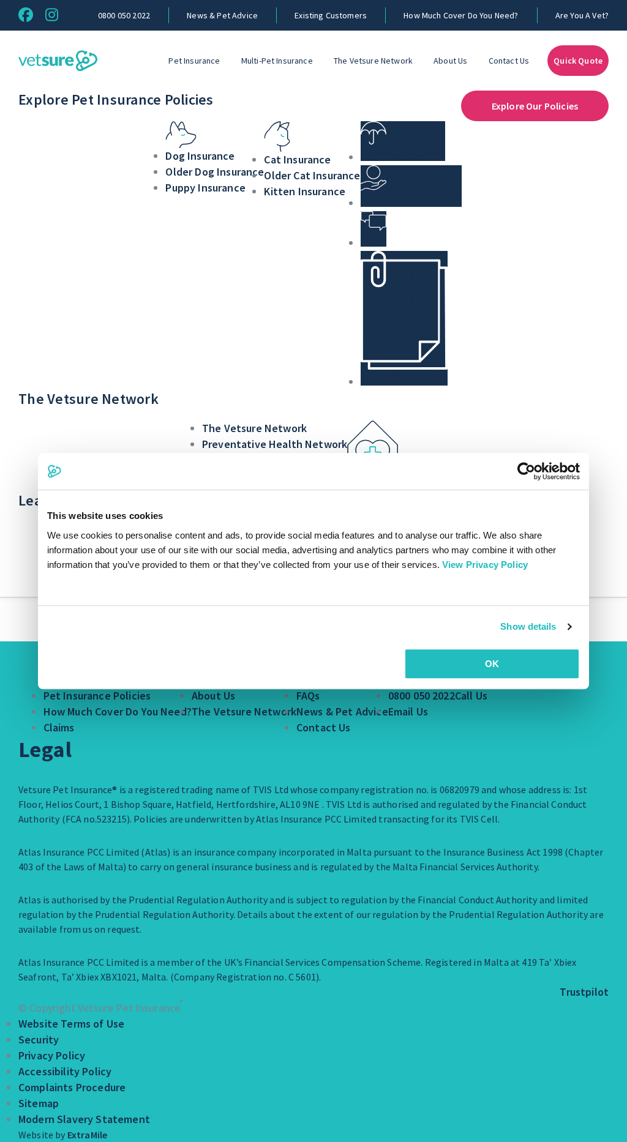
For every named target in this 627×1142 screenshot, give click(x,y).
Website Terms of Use (71, 1024)
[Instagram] (51, 14)
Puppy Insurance (205, 188)
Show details (528, 626)
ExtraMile (87, 1135)
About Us (450, 60)
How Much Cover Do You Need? (461, 15)
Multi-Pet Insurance (277, 60)
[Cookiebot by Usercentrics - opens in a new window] (526, 471)
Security (38, 1039)
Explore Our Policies (535, 106)
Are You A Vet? (582, 15)
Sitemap (38, 1103)
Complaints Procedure (72, 1087)
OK (492, 664)
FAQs (308, 696)
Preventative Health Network (274, 444)
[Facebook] (25, 14)
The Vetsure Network (373, 60)
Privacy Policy (51, 1055)
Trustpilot (584, 992)
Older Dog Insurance (214, 172)
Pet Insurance (194, 60)
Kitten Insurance (304, 191)
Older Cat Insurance (312, 175)
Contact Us (509, 60)
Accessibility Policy (64, 1071)
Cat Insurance (297, 159)
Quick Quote (578, 60)
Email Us (408, 711)
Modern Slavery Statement (84, 1119)
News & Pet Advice (222, 15)
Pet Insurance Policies (97, 696)
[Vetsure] (57, 60)
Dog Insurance (200, 156)
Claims (59, 727)
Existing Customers (331, 15)
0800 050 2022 (124, 15)
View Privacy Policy (485, 564)
